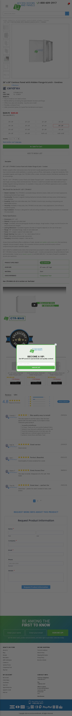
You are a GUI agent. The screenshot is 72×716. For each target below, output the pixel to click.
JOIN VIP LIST (36, 367)
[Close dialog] (56, 344)
